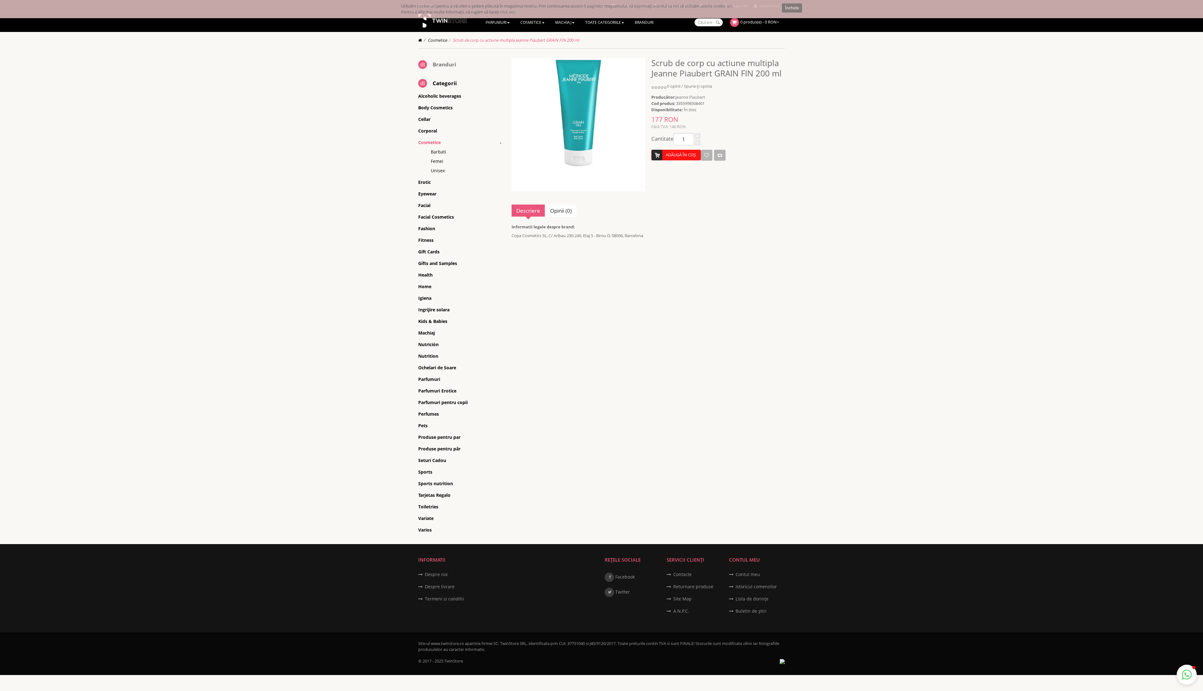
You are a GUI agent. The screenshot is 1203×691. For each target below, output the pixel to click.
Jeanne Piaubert (690, 97)
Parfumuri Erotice (437, 391)
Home (424, 286)
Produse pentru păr (439, 449)
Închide (792, 8)
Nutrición (428, 344)
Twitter (622, 592)
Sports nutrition (435, 483)
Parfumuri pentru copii (443, 402)
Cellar (424, 119)
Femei (437, 161)
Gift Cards (429, 252)
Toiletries (428, 507)
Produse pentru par (439, 437)
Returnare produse (693, 587)
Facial (424, 205)
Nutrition (428, 356)
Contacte (682, 574)
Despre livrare (440, 587)
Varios (425, 530)
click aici (507, 12)
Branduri (444, 64)
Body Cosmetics (435, 108)
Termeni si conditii (444, 599)
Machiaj (426, 333)
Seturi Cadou (432, 460)
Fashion (426, 228)
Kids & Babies (432, 321)
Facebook (624, 577)
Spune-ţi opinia (698, 86)
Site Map (682, 599)
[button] (1187, 675)
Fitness (426, 240)
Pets (423, 426)
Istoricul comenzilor (756, 587)
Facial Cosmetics (436, 217)
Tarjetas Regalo (434, 495)
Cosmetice (437, 40)
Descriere (528, 210)
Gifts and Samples (437, 263)
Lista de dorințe (752, 599)
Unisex (438, 171)
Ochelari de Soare (437, 368)
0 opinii (673, 86)
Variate (426, 518)
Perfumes (428, 414)
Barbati (438, 152)
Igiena (424, 298)
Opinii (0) (561, 210)
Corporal (427, 131)
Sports (425, 472)
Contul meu (748, 574)
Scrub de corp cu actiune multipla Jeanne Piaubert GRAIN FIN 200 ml (516, 40)
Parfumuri (429, 379)
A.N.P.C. (681, 611)
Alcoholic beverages (439, 96)
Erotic (424, 182)
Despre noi (436, 574)
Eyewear (427, 194)
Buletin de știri (751, 611)
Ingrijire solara (434, 310)
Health (425, 275)
